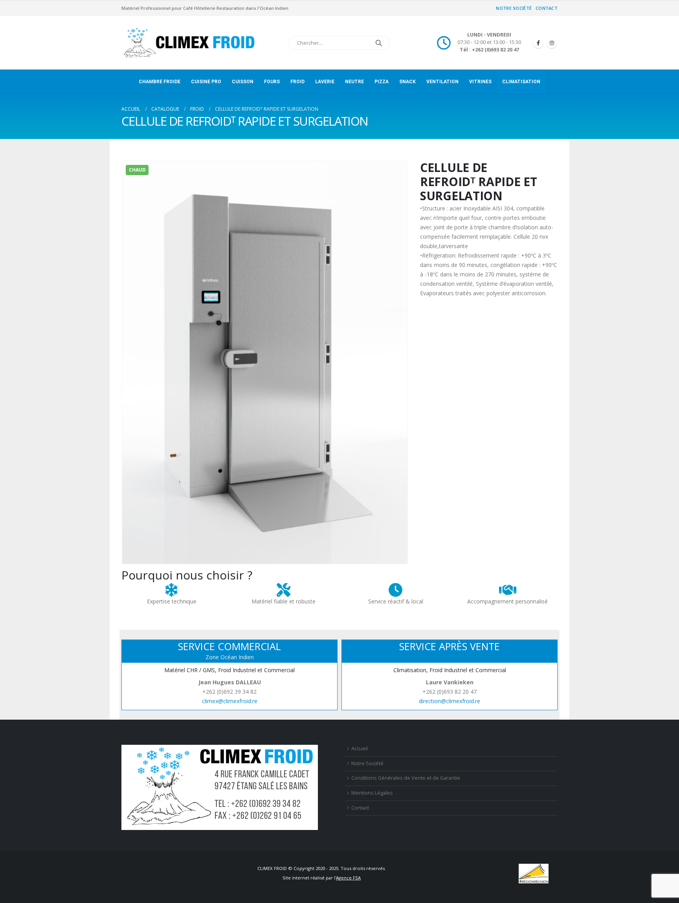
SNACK (407, 81)
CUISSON (242, 81)
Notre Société (514, 8)
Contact (547, 8)
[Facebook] (538, 42)
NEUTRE (354, 81)
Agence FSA (348, 878)
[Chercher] (379, 42)
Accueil (359, 748)
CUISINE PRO (206, 81)
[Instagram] (551, 42)
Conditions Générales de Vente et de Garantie (405, 778)
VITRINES (480, 81)
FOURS (272, 81)
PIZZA (381, 81)
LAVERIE (324, 81)
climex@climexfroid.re (229, 701)
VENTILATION (442, 81)
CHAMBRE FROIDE (159, 81)
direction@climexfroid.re (449, 701)
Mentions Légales (372, 793)
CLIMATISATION (521, 81)
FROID (297, 81)
